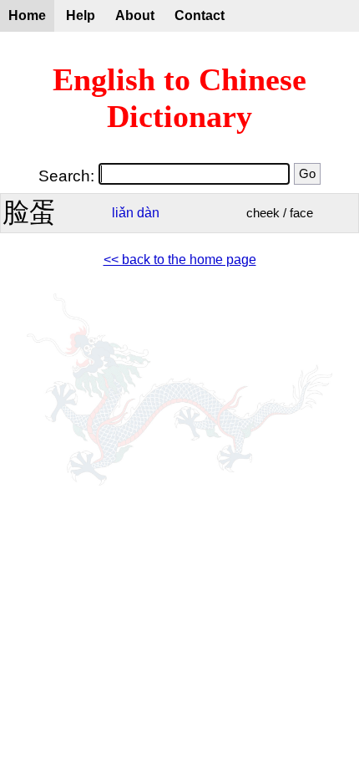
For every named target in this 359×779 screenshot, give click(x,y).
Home (27, 15)
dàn (148, 213)
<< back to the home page (180, 259)
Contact (199, 15)
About (134, 15)
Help (80, 15)
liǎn (123, 213)
